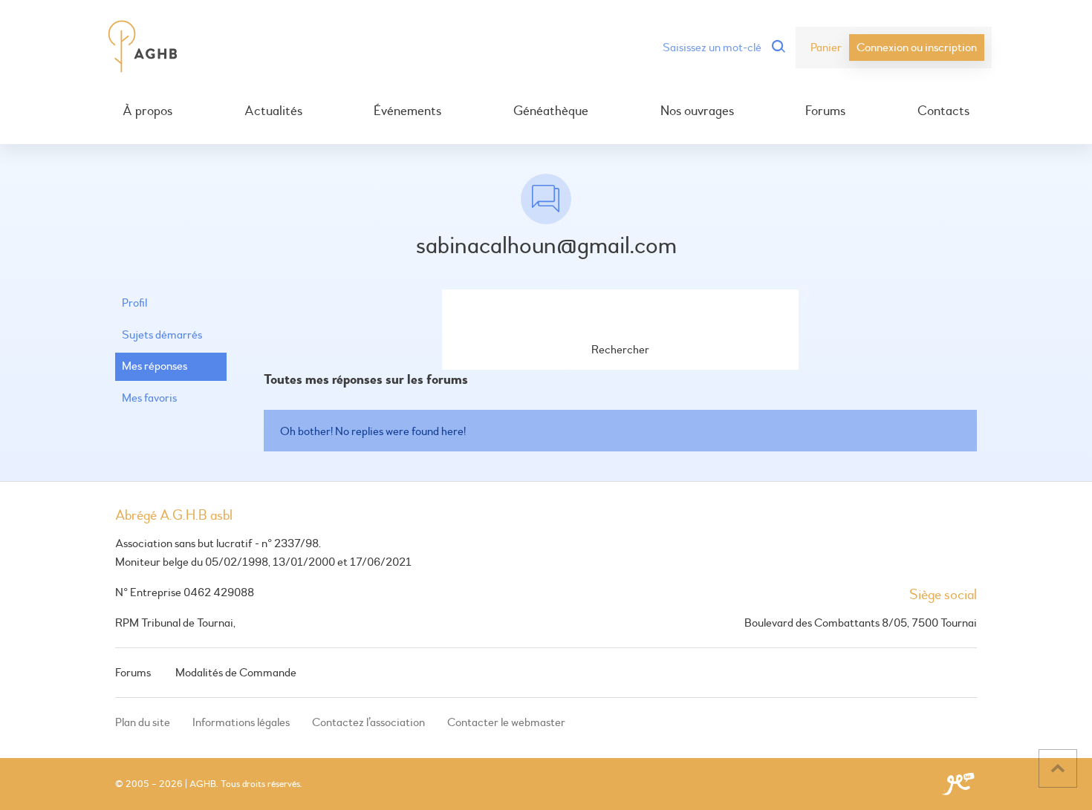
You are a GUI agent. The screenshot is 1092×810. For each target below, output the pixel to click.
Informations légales (241, 722)
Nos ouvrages (697, 111)
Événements (407, 111)
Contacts (943, 111)
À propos (147, 111)
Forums (825, 111)
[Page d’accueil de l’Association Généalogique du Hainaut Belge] (143, 47)
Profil (134, 302)
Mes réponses (154, 366)
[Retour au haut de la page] (1058, 768)
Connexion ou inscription (917, 47)
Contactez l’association (368, 722)
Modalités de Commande (235, 672)
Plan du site (142, 722)
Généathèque (550, 111)
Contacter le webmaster (506, 722)
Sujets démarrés (162, 334)
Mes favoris (149, 398)
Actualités (273, 111)
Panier (826, 47)
